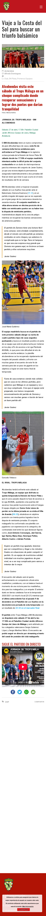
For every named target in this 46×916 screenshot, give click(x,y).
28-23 (15, 514)
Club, (6, 79)
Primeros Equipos (24, 79)
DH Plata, (13, 79)
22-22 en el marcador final (27, 608)
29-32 (30, 193)
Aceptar (23, 909)
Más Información (28, 906)
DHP (7, 702)
